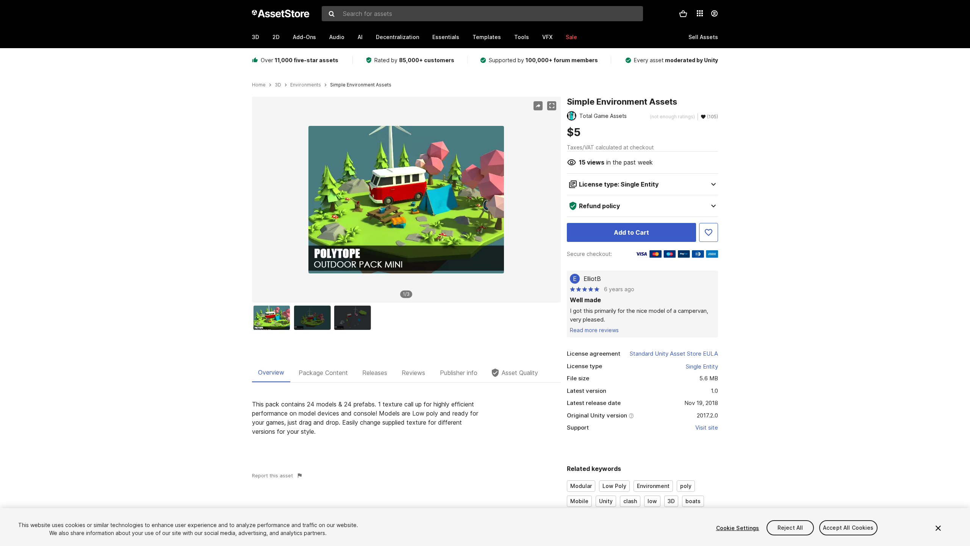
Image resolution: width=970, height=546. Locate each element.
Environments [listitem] (305, 85)
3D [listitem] (278, 85)
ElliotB (592, 278)
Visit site (706, 427)
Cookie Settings (737, 528)
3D (255, 37)
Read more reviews (594, 330)
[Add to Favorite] (708, 232)
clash (630, 501)
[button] (683, 13)
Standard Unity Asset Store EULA (674, 353)
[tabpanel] (406, 418)
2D (276, 37)
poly (686, 486)
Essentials (445, 37)
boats (693, 501)
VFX (547, 37)
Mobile (579, 501)
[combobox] (482, 13)
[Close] (938, 528)
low (652, 501)
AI (360, 37)
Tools (521, 37)
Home (259, 85)
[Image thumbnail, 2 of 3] (314, 318)
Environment (653, 486)
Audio (336, 37)
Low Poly (614, 486)
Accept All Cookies (848, 528)
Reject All (790, 528)
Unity (606, 501)
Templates (486, 37)
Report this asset (272, 475)
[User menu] (714, 13)
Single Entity (702, 366)
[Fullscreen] (551, 105)
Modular (581, 486)
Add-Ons (304, 37)
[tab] (271, 372)
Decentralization (397, 37)
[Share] (538, 105)
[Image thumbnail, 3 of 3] (354, 318)
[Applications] (699, 13)
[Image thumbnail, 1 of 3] (273, 318)
